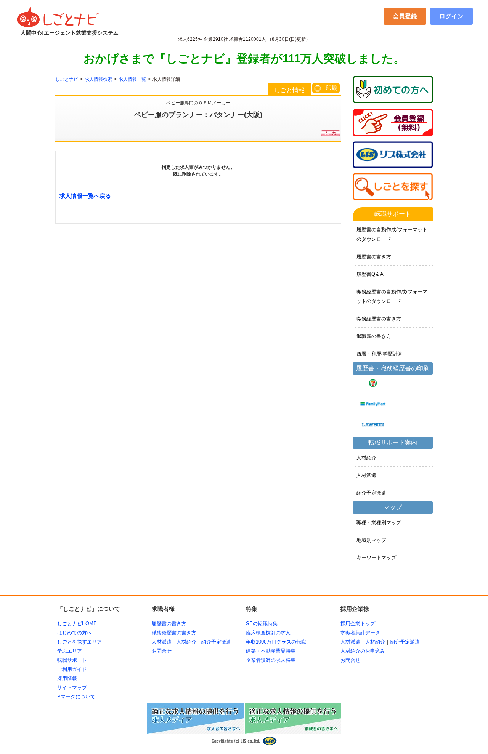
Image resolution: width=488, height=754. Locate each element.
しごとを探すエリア (79, 642)
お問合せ (162, 651)
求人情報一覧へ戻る (85, 195)
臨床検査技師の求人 (268, 633)
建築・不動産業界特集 (270, 651)
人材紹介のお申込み (362, 651)
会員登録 (405, 16)
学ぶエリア (69, 651)
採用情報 (67, 678)
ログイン (451, 16)
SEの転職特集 (262, 623)
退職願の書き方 (373, 336)
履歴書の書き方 (373, 256)
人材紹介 (366, 458)
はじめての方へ (74, 633)
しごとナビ (66, 79)
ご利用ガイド (72, 669)
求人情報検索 (98, 79)
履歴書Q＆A (370, 274)
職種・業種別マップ (378, 522)
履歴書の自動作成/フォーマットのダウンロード (391, 234)
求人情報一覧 (132, 79)
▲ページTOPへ (413, 584)
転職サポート (72, 660)
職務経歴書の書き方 (378, 319)
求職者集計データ (360, 633)
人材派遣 (366, 475)
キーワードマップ (376, 557)
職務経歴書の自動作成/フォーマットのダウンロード (391, 296)
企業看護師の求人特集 (270, 660)
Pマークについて (76, 697)
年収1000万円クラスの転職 (276, 642)
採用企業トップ (357, 623)
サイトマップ (72, 687)
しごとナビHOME (77, 623)
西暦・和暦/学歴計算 (379, 354)
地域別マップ (371, 540)
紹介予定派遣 (371, 493)
